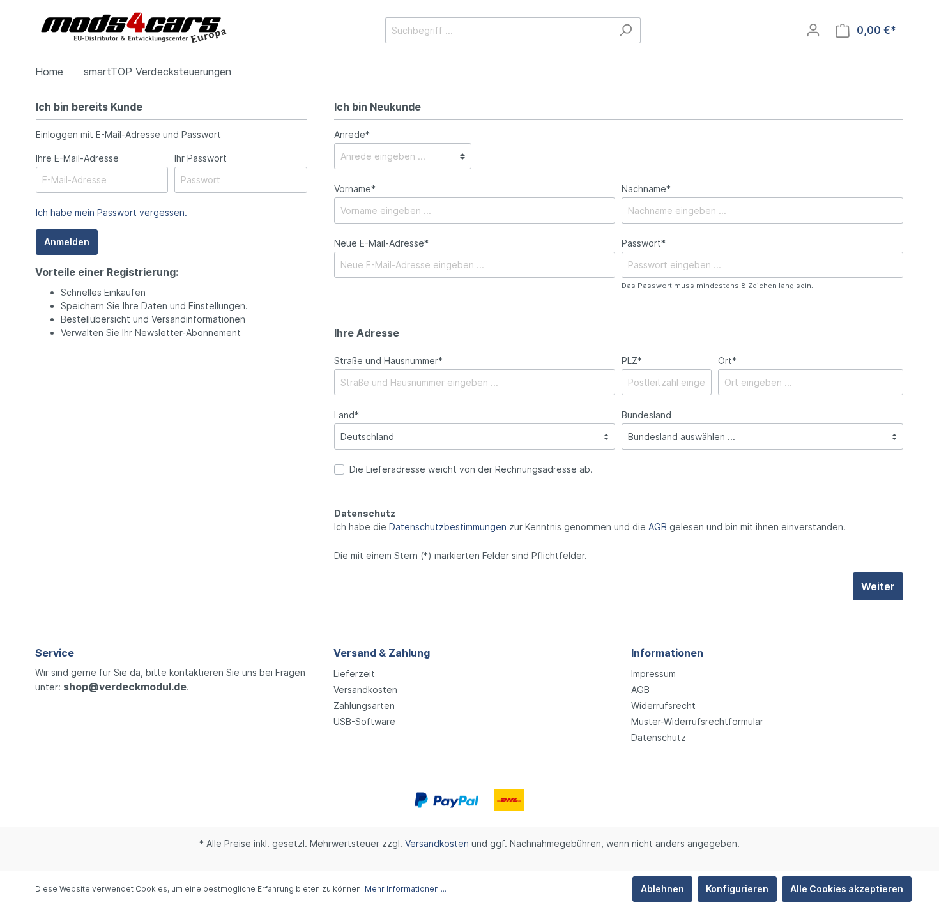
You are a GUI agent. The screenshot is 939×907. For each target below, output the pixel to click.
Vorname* (355, 188)
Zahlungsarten (364, 705)
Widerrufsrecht (663, 705)
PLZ (632, 360)
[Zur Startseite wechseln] (131, 27)
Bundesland (646, 414)
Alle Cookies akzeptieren (846, 888)
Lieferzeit (354, 673)
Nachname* (646, 188)
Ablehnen (662, 888)
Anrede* (352, 134)
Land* (346, 414)
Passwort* (644, 243)
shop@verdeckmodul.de (125, 686)
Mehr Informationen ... (406, 889)
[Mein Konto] (813, 30)
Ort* (727, 360)
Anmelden (66, 241)
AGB (657, 526)
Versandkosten (365, 689)
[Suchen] (626, 30)
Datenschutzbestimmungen (448, 526)
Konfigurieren (737, 888)
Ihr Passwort (200, 158)
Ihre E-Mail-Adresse (77, 158)
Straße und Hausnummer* (388, 360)
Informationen (667, 652)
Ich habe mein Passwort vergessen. (111, 212)
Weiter (878, 586)
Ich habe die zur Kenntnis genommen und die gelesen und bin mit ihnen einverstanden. (590, 526)
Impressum (653, 673)
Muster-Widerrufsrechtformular (697, 721)
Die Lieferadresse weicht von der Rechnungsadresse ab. (471, 469)
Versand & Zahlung (381, 652)
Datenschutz (658, 737)
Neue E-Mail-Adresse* (381, 243)
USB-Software (364, 721)
